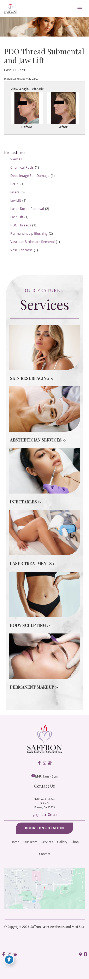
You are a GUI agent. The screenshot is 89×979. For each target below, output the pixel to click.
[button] (44, 828)
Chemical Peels (22, 167)
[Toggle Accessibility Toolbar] (9, 960)
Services (47, 842)
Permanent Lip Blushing (29, 233)
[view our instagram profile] (44, 763)
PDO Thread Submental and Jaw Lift (44, 55)
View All (16, 159)
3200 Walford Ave (44, 803)
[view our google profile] (49, 763)
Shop (75, 842)
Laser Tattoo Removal (27, 208)
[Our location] (85, 954)
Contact (44, 854)
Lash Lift (16, 217)
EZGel (14, 184)
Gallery (62, 842)
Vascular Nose (21, 250)
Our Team (30, 842)
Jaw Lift (15, 200)
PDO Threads (20, 225)
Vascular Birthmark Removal (32, 241)
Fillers (14, 192)
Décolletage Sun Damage (29, 175)
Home (15, 842)
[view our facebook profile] (39, 763)
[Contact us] (80, 954)
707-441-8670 (44, 814)
